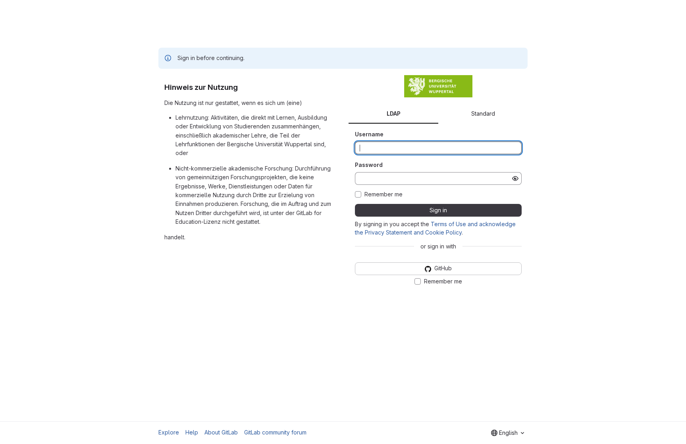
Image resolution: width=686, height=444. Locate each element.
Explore (168, 432)
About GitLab (221, 432)
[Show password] (515, 178)
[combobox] (508, 433)
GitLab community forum (275, 432)
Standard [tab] (483, 113)
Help (191, 432)
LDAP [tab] (394, 113)
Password (369, 164)
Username (369, 134)
